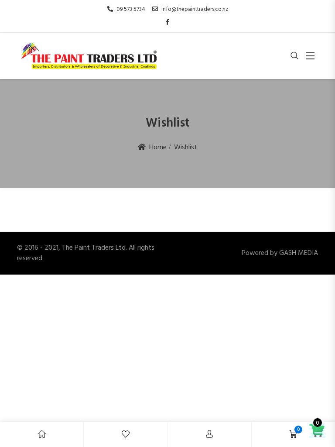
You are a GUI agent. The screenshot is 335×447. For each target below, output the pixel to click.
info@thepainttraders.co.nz (194, 9)
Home (158, 147)
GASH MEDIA (298, 253)
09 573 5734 (130, 9)
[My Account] (209, 434)
